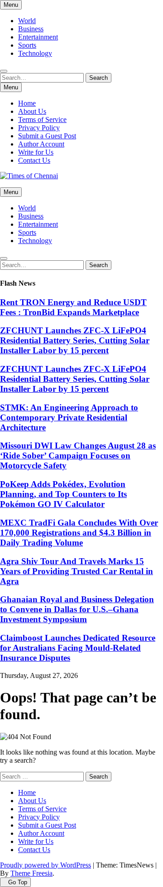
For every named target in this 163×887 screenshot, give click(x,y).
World (27, 20)
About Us (32, 111)
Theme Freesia (31, 873)
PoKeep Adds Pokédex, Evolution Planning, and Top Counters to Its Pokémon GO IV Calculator (63, 494)
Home (27, 103)
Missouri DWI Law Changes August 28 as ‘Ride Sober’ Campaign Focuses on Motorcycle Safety (78, 455)
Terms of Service (42, 119)
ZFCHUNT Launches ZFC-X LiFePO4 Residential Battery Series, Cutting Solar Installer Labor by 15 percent (74, 340)
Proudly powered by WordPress (45, 865)
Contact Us (34, 160)
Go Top (17, 882)
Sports (27, 45)
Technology (35, 53)
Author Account (41, 144)
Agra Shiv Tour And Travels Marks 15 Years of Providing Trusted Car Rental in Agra (76, 571)
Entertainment (38, 37)
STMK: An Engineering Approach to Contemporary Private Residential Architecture (69, 417)
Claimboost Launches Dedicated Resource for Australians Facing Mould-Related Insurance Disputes (77, 648)
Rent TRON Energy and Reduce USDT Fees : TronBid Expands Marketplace (73, 307)
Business (30, 29)
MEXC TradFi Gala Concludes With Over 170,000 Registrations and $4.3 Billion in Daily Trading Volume (79, 532)
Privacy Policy (39, 128)
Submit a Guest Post (47, 136)
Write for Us (35, 152)
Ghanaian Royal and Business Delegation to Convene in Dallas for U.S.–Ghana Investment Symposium (77, 609)
